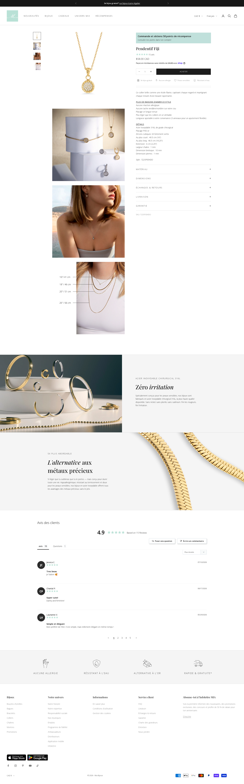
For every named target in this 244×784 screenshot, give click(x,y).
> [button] (136, 637)
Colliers (10, 718)
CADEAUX (64, 16)
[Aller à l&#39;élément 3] (37, 56)
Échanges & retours (147, 713)
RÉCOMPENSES (104, 16)
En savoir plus (99, 704)
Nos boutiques (54, 718)
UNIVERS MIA (82, 16)
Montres (10, 727)
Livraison (142, 708)
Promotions (12, 732)
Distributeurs (53, 736)
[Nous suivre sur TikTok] (37, 765)
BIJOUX (49, 16)
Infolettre (52, 746)
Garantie (142, 718)
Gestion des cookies (102, 713)
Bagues (10, 708)
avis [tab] (41, 546)
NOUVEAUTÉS (31, 16)
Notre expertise (55, 708)
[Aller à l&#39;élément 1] (37, 36)
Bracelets (11, 713)
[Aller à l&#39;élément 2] (37, 46)
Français (210, 16)
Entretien (142, 727)
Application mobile (56, 741)
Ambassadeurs (54, 732)
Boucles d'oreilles (14, 704)
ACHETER (183, 71)
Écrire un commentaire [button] (193, 541)
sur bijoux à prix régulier (129, 3)
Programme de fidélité (57, 727)
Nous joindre (144, 732)
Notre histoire (54, 704)
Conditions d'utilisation (103, 708)
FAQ (140, 704)
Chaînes (10, 722)
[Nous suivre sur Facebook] (8, 765)
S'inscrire (187, 716)
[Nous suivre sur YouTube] (30, 765)
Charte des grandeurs (148, 722)
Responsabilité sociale (57, 713)
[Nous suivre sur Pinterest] (22, 765)
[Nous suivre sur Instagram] (15, 765)
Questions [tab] (57, 546)
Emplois (51, 722)
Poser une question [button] (163, 541)
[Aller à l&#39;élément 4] (37, 66)
